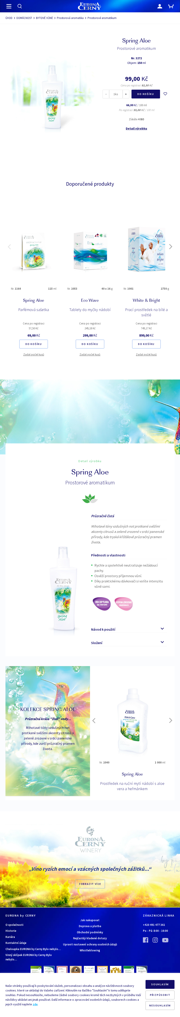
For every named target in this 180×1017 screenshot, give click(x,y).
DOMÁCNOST (24, 18)
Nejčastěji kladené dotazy (90, 938)
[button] (9, 247)
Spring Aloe (33, 301)
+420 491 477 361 (154, 925)
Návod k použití (103, 629)
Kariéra (10, 937)
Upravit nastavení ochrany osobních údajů (90, 944)
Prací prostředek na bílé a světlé (146, 312)
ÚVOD (9, 18)
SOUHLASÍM (160, 984)
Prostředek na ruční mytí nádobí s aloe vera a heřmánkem (132, 786)
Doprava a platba (90, 926)
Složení (96, 643)
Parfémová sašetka (33, 309)
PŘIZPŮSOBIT (160, 995)
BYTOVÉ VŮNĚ (44, 18)
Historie (10, 931)
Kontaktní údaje (15, 943)
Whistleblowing (90, 950)
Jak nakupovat (89, 920)
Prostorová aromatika (70, 18)
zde (35, 1004)
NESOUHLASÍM (160, 1005)
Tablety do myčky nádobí (90, 309)
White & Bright (146, 301)
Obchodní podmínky (90, 932)
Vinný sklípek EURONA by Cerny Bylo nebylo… (28, 957)
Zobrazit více (90, 883)
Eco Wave (90, 301)
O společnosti (14, 925)
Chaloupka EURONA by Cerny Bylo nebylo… (33, 949)
